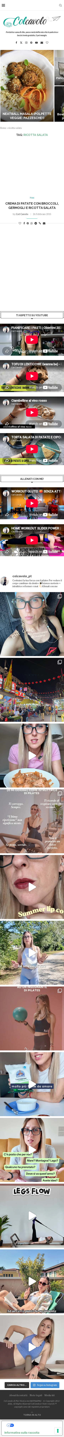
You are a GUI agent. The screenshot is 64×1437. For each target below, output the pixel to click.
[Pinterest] (31, 42)
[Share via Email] (44, 223)
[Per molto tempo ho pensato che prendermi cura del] (32, 953)
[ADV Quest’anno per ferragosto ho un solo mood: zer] (32, 1150)
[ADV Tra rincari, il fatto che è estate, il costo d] (32, 1281)
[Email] (42, 42)
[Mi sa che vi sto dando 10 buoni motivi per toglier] (32, 821)
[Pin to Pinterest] (28, 223)
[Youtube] (36, 42)
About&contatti (18, 1395)
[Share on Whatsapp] (32, 223)
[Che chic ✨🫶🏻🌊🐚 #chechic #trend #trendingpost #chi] (32, 624)
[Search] (60, 5)
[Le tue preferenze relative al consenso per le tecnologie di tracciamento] (57, 1430)
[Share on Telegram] (35, 223)
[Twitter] (21, 42)
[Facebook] (16, 42)
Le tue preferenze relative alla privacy (35, 1425)
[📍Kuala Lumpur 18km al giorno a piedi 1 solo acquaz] (32, 690)
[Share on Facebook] (24, 223)
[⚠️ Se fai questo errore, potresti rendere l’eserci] (32, 1347)
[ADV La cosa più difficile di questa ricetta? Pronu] (32, 1084)
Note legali (36, 1395)
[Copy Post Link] (40, 223)
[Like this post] (20, 223)
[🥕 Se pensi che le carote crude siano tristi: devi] (32, 756)
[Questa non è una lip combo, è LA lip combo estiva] (32, 887)
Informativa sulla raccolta (21, 1432)
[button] (5, 86)
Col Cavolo (22, 214)
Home (3, 128)
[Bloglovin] (47, 42)
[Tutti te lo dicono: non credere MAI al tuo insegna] (32, 1018)
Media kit (49, 1395)
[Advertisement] (32, 166)
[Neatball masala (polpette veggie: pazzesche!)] (27, 86)
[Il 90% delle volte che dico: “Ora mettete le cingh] (32, 1216)
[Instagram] (26, 42)
